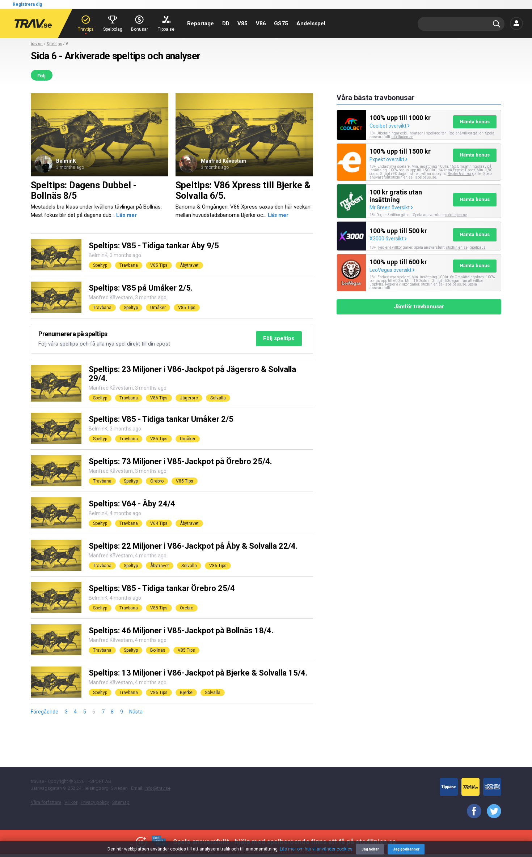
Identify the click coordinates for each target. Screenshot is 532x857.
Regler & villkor (460, 174)
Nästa (136, 712)
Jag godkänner (406, 849)
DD (225, 23)
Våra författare (46, 802)
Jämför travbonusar (419, 306)
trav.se (37, 44)
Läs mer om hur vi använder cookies (316, 849)
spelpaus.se (425, 177)
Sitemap (121, 802)
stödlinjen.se (402, 137)
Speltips (54, 44)
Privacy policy (95, 802)
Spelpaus (478, 247)
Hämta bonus (475, 121)
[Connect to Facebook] (471, 811)
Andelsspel (310, 23)
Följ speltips (278, 338)
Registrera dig (27, 4)
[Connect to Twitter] (491, 811)
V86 (261, 23)
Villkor (70, 802)
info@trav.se (157, 788)
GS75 (281, 23)
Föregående (44, 712)
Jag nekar (370, 849)
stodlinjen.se (402, 177)
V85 (242, 23)
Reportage (200, 23)
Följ (41, 75)
